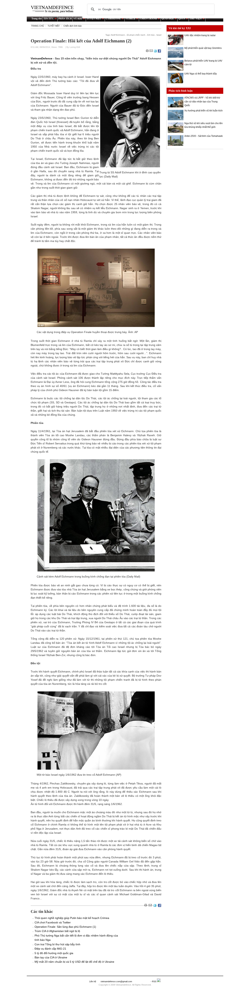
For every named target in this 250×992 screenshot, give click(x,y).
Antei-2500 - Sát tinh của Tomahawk (203, 136)
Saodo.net (142, 981)
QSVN (181, 18)
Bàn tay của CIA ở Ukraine (51, 957)
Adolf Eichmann (118, 35)
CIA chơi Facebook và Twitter (53, 922)
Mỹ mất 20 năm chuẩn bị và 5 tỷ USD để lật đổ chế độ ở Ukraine (74, 961)
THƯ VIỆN (196, 18)
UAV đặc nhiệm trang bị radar (200, 35)
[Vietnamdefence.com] (54, 9)
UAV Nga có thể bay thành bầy (200, 73)
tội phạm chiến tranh (136, 35)
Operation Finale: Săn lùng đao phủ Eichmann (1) (65, 926)
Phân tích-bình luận (181, 90)
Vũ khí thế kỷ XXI (180, 28)
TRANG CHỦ (37, 26)
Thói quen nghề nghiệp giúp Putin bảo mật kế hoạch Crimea (72, 917)
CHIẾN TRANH (148, 18)
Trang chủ (36, 18)
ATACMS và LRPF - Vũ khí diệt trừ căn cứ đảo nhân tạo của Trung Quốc (202, 101)
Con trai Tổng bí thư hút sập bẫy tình (57, 944)
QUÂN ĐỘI (168, 18)
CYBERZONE (113, 18)
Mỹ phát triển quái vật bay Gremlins (203, 48)
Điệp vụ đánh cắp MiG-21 (50, 948)
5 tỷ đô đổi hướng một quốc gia (54, 953)
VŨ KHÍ (77, 18)
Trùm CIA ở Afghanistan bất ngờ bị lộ (57, 931)
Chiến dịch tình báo (72, 26)
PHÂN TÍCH (65, 18)
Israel (158, 35)
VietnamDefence (42, 58)
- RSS (154, 981)
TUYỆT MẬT (94, 18)
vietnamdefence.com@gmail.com (117, 981)
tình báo (151, 35)
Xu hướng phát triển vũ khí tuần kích (203, 110)
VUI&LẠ (130, 18)
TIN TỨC (49, 18)
